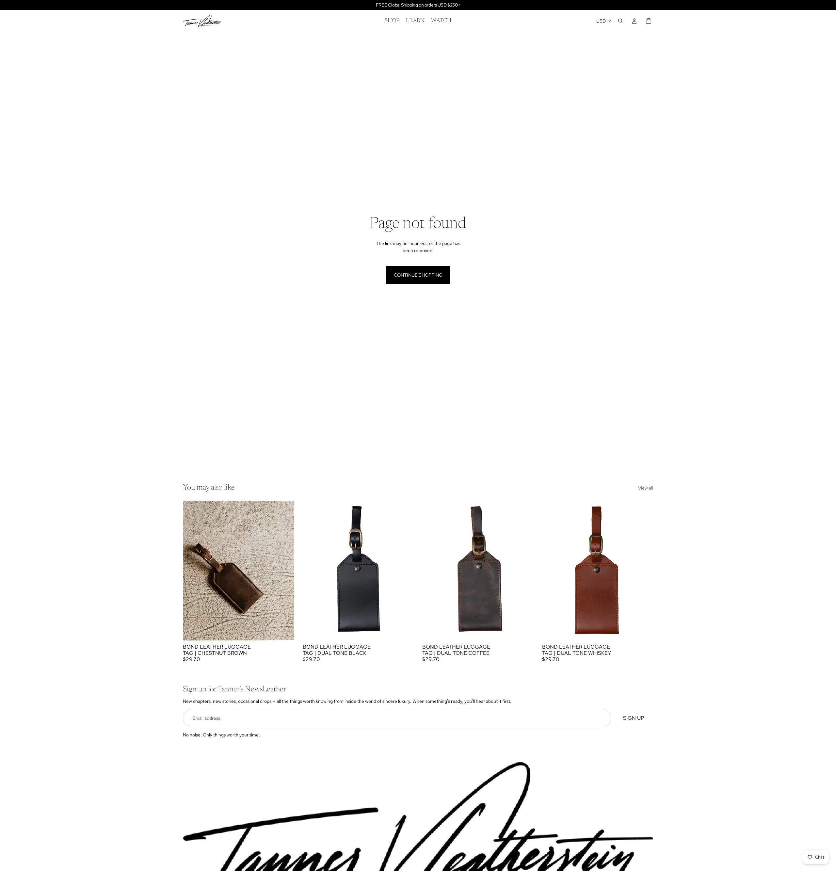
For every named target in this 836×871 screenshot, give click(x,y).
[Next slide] (404, 570)
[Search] (620, 21)
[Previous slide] (312, 570)
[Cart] (648, 21)
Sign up (633, 718)
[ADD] (284, 630)
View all (645, 488)
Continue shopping (418, 275)
